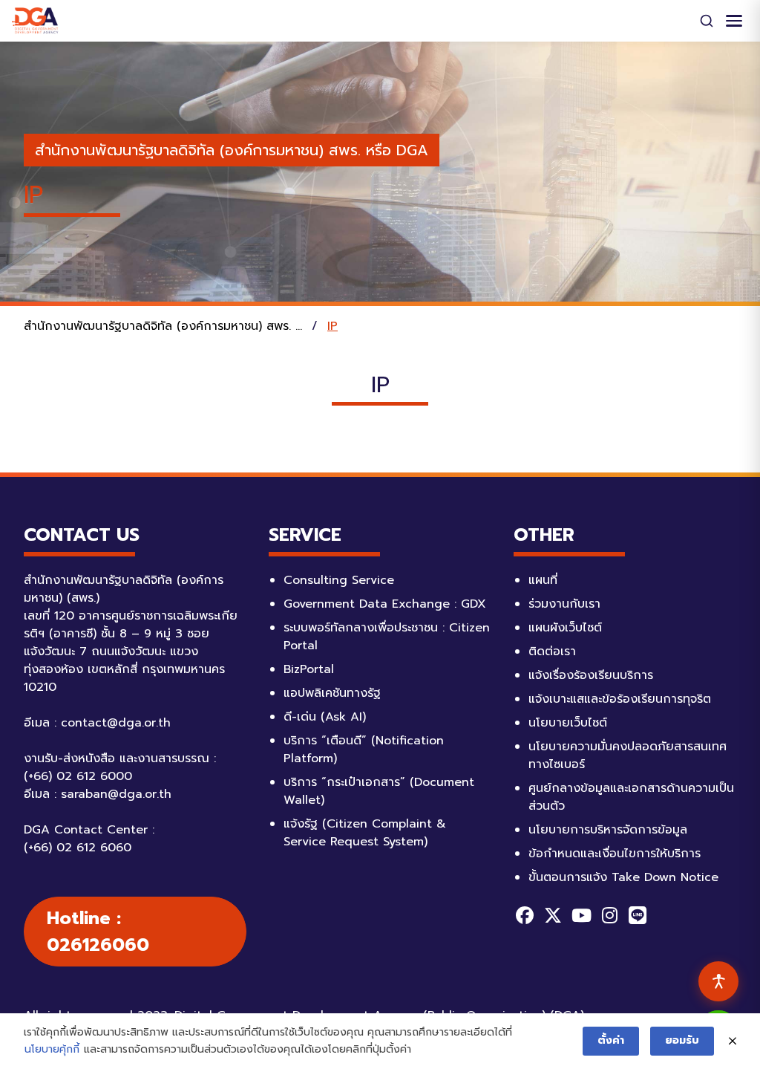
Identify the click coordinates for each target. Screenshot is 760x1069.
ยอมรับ (682, 1040)
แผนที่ (542, 580)
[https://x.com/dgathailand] (553, 915)
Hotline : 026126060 (98, 931)
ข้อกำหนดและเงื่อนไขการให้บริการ (614, 853)
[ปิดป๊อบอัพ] (732, 1041)
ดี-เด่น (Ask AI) (325, 717)
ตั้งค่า (610, 1040)
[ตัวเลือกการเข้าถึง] (718, 981)
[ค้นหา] (706, 20)
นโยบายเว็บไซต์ (567, 723)
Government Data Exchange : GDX (385, 604)
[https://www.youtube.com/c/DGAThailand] (581, 915)
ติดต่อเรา (552, 651)
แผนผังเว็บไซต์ (565, 628)
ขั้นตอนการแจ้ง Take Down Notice (623, 877)
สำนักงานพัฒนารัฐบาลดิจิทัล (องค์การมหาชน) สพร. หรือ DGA (231, 150)
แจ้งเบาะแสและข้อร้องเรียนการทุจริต (619, 699)
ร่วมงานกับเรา (564, 604)
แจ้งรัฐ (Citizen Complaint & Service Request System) (365, 833)
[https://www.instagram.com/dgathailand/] (609, 915)
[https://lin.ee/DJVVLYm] (637, 915)
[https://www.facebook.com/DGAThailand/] (525, 915)
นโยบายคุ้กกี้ (51, 1049)
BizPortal (309, 669)
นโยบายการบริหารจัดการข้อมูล (607, 830)
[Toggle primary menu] (734, 21)
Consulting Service (339, 580)
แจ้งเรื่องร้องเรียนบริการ (590, 675)
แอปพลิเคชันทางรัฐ (332, 693)
